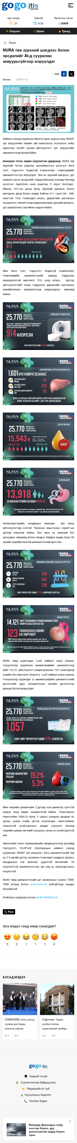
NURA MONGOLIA (47, 897)
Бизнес (7, 79)
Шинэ (40, 31)
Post (11, 912)
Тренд (65, 31)
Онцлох (14, 31)
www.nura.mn (38, 884)
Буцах (11, 42)
